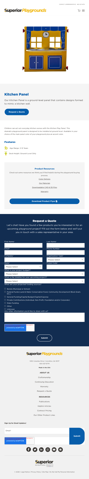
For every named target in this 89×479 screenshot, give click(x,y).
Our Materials (44, 183)
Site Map (45, 472)
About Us (44, 373)
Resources (44, 397)
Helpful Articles (44, 406)
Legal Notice (25, 472)
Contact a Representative (67, 4)
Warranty (44, 191)
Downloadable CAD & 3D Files (44, 187)
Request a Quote (44, 391)
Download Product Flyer (44, 201)
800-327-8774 (81, 4)
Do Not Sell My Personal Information (62, 472)
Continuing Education (44, 382)
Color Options (44, 179)
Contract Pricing (44, 411)
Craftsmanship (44, 377)
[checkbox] (44, 299)
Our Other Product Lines (44, 415)
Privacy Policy (36, 472)
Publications (44, 402)
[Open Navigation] (83, 10)
